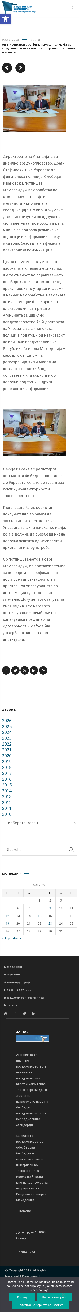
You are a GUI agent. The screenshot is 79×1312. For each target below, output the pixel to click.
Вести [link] (35, 39)
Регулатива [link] (13, 974)
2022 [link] (7, 744)
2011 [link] (7, 808)
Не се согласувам (54, 1297)
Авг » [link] (17, 938)
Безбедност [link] (13, 966)
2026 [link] (7, 720)
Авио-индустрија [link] (17, 982)
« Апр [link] (6, 938)
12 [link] (7, 916)
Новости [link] (10, 1005)
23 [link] (50, 924)
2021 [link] (7, 749)
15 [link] (39, 916)
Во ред (22, 1297)
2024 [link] (7, 732)
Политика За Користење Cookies (40, 1305)
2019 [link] (7, 761)
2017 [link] (7, 773)
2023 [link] (7, 738)
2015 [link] (7, 785)
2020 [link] (7, 755)
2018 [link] (7, 767)
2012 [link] (7, 802)
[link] (5, 19)
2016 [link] (7, 779)
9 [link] (50, 908)
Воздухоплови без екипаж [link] (24, 997)
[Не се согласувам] (63, 1294)
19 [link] (7, 924)
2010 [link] (7, 814)
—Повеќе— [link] (25, 1211)
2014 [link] (7, 790)
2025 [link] (7, 726)
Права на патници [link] (18, 990)
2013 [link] (7, 796)
